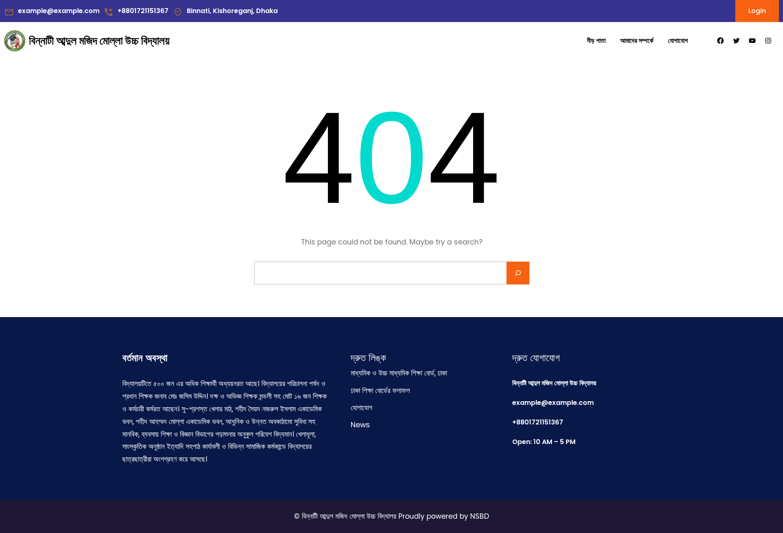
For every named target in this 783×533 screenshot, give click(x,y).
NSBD (479, 516)
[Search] (518, 273)
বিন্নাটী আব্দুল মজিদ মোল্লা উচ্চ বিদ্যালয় (99, 41)
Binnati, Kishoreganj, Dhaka (232, 11)
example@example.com (59, 11)
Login (757, 11)
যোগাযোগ (361, 408)
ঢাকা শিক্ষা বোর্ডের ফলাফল (380, 390)
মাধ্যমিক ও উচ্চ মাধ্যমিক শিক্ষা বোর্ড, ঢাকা (399, 373)
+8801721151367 (142, 11)
